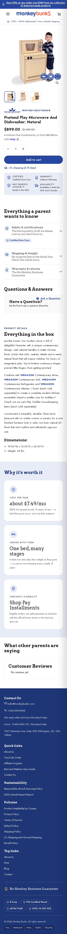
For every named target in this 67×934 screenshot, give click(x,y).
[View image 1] (9, 96)
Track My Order (12, 758)
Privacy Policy (11, 814)
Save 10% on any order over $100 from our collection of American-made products (35, 4)
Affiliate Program (13, 763)
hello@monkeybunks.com (20, 704)
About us (9, 857)
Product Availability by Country (20, 808)
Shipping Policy (12, 831)
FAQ (6, 863)
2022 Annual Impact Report (19, 794)
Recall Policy (11, 843)
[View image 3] (35, 96)
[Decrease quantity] (8, 148)
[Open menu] (8, 14)
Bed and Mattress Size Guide (19, 769)
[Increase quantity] (23, 148)
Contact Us (10, 775)
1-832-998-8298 (16, 711)
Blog (6, 868)
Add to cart (33, 160)
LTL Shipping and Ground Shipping (23, 837)
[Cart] (59, 14)
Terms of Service (13, 820)
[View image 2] (22, 96)
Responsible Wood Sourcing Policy (23, 789)
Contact (8, 874)
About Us (9, 752)
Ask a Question (50, 299)
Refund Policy (11, 826)
